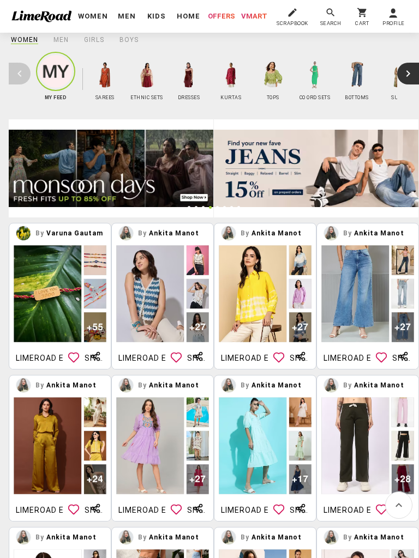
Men (61, 40)
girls (94, 40)
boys (129, 40)
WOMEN (24, 40)
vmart (254, 16)
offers (221, 16)
